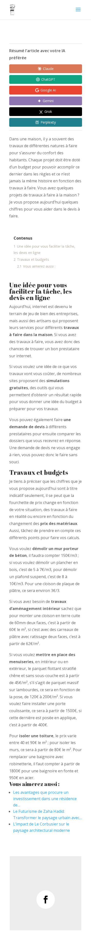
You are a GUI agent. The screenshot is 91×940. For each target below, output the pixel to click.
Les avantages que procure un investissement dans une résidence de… (45, 799)
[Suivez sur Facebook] (45, 899)
